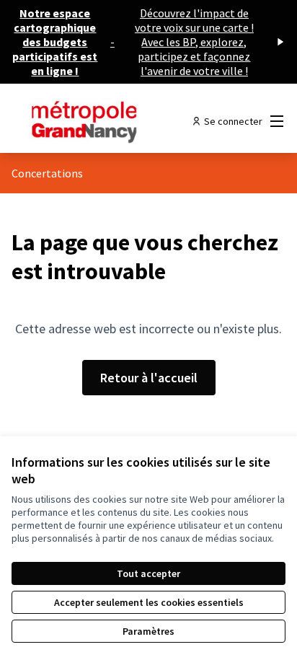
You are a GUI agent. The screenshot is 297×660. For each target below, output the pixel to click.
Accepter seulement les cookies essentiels (149, 602)
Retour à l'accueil (149, 377)
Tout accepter (148, 573)
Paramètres (148, 631)
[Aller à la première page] (113, 121)
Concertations (47, 173)
